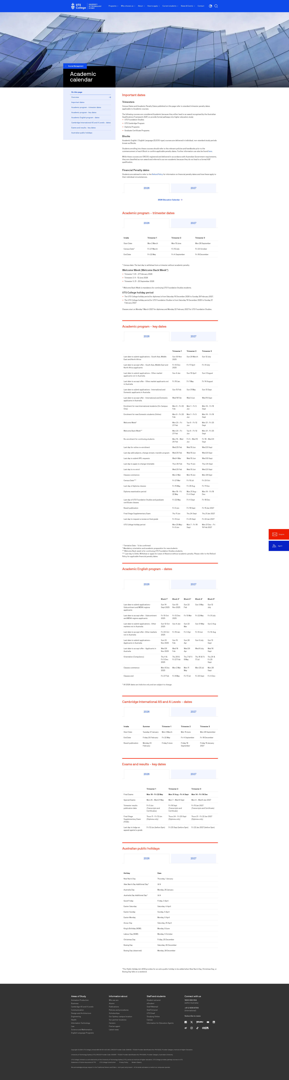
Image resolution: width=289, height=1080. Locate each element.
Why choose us (127, 6)
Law (72, 1026)
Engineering (76, 1016)
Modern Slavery (137, 1062)
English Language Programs (82, 1033)
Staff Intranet (152, 1010)
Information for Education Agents (160, 1023)
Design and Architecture (81, 1013)
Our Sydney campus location (120, 1016)
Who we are (113, 1000)
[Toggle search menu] (216, 6)
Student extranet (154, 1000)
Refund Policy (157, 174)
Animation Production (80, 1000)
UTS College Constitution (107, 1062)
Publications (114, 1007)
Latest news (114, 1030)
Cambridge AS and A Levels (82, 1007)
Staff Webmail (152, 1007)
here (210, 151)
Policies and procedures (118, 1010)
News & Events (187, 6)
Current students (169, 6)
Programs (112, 6)
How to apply (152, 6)
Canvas (150, 1020)
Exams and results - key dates (83, 128)
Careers (112, 1023)
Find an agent (114, 1026)
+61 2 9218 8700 (192, 1008)
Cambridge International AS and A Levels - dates (91, 123)
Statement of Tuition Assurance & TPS (83, 1062)
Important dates (77, 102)
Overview (75, 97)
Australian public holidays (81, 133)
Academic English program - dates (85, 117)
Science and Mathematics (81, 1030)
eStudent (150, 1003)
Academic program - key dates (83, 112)
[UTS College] (86, 6)
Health (73, 1020)
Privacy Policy (123, 1062)
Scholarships (114, 1013)
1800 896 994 (191, 1000)
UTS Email (151, 1013)
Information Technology (80, 1023)
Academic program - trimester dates (86, 107)
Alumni (111, 1003)
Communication (77, 1010)
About (140, 6)
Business (74, 1003)
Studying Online (153, 1016)
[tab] (146, 188)
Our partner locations (117, 1020)
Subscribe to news (193, 1016)
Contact (201, 6)
